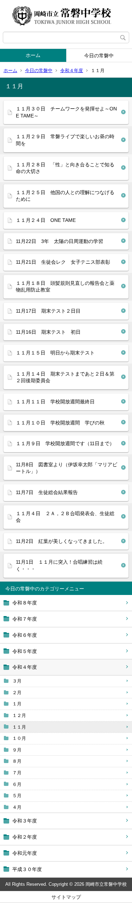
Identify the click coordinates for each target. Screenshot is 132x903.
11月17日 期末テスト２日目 (48, 311)
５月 (16, 795)
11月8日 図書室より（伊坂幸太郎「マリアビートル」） (66, 468)
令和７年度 (24, 619)
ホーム (33, 55)
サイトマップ (66, 897)
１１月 (19, 727)
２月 (16, 692)
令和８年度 (24, 603)
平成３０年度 (27, 869)
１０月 (19, 738)
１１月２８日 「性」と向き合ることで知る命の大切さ (65, 168)
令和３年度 (24, 821)
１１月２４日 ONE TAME (46, 220)
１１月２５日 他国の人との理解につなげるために (65, 196)
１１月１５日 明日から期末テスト (55, 353)
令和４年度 (71, 70)
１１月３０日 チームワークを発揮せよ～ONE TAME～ (66, 112)
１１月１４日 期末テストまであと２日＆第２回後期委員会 (65, 377)
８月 (16, 761)
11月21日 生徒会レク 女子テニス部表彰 (63, 262)
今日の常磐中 (38, 70)
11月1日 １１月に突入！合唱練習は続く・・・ (59, 565)
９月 (16, 749)
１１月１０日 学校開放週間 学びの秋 (60, 422)
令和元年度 (24, 853)
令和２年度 (24, 837)
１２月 (19, 715)
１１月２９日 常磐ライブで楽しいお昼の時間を (65, 140)
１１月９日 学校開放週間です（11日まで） (65, 443)
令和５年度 (24, 651)
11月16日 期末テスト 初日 (48, 332)
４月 (16, 807)
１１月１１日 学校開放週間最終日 (55, 401)
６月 (16, 784)
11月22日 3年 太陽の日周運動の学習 (59, 241)
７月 (16, 772)
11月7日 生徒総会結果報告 (47, 492)
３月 (16, 681)
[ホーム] (66, 15)
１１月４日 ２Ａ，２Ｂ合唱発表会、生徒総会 (65, 517)
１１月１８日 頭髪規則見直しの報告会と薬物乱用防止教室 (65, 286)
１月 (16, 703)
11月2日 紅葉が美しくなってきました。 (61, 541)
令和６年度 (24, 635)
